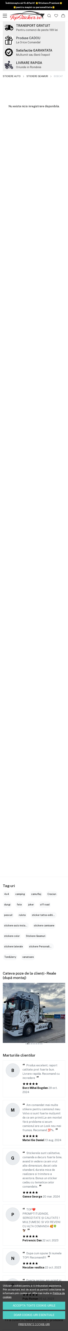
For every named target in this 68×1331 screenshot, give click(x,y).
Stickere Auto (12, 76)
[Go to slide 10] (41, 1043)
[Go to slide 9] (40, 1043)
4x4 (6, 894)
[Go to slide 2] (27, 1043)
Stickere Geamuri (37, 76)
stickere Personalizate (42, 946)
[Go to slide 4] (31, 1043)
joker (31, 904)
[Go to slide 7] (36, 1043)
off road (45, 904)
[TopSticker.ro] (27, 15)
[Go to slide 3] (29, 1043)
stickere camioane (44, 925)
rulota (22, 915)
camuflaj (36, 894)
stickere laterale (13, 946)
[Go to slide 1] (26, 1043)
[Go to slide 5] (33, 1043)
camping (20, 894)
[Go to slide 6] (34, 1043)
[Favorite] (56, 15)
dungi (7, 904)
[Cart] (63, 15)
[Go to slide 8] (38, 1043)
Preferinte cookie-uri (34, 1324)
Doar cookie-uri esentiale (34, 1315)
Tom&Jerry (10, 957)
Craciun (51, 894)
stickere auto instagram (17, 925)
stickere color (12, 936)
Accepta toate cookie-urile (34, 1305)
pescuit (8, 915)
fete (19, 904)
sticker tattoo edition (44, 915)
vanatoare (28, 957)
